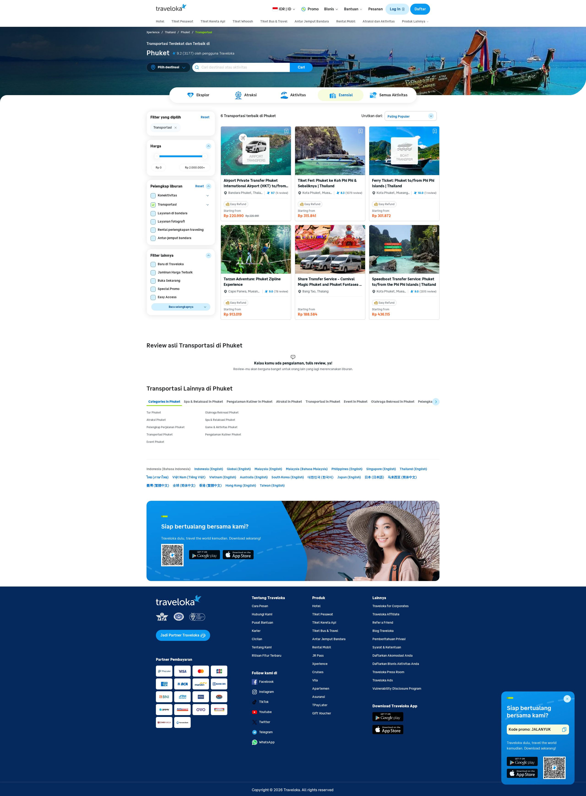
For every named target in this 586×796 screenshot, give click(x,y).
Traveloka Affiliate (385, 614)
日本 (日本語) (374, 477)
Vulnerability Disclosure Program (396, 689)
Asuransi (318, 697)
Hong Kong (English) (240, 486)
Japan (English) (349, 477)
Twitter (264, 722)
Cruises (317, 672)
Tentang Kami (262, 647)
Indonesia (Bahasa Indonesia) (168, 469)
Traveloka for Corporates (390, 606)
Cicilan (257, 639)
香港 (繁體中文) (210, 486)
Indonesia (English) (208, 469)
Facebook (266, 682)
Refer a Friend (382, 623)
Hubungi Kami (262, 614)
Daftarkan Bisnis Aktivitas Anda (395, 664)
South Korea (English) (287, 477)
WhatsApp (267, 742)
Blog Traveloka (382, 631)
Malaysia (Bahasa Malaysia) (307, 469)
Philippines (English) (347, 469)
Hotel (316, 606)
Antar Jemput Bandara (328, 639)
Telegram (266, 732)
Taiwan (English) (272, 486)
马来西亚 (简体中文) (402, 477)
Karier (256, 631)
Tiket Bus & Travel (325, 631)
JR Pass (318, 656)
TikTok (264, 702)
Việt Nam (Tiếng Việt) (189, 477)
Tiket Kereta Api (324, 623)
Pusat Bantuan (262, 623)
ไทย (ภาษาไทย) (157, 477)
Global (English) (239, 469)
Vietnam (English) (222, 477)
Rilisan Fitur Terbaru (266, 656)
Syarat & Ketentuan (386, 647)
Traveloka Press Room (388, 672)
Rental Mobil (321, 647)
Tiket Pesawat (322, 614)
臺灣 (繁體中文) (157, 486)
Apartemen (320, 689)
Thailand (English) (413, 469)
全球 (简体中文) (184, 486)
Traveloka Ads (382, 680)
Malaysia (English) (268, 469)
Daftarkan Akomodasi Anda (392, 656)
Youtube (265, 712)
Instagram (266, 692)
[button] (397, 9)
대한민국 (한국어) (321, 477)
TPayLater (319, 705)
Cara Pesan (260, 606)
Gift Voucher (321, 713)
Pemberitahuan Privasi (389, 639)
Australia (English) (254, 477)
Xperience (320, 664)
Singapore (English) (381, 469)
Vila (315, 680)
